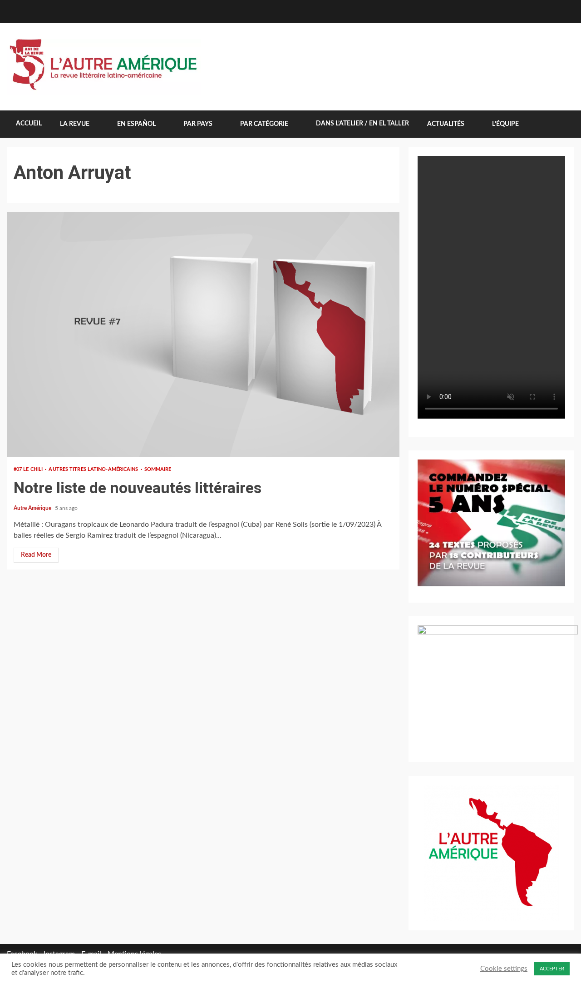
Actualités (445, 124)
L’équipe (505, 124)
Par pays (197, 124)
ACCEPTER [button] (552, 968)
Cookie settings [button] (503, 968)
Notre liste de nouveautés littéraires (203, 334)
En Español (136, 124)
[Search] (560, 124)
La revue (74, 124)
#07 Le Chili (29, 469)
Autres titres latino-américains (94, 469)
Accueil (29, 123)
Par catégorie (264, 124)
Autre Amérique (33, 508)
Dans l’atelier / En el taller (362, 123)
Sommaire (158, 469)
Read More (36, 555)
